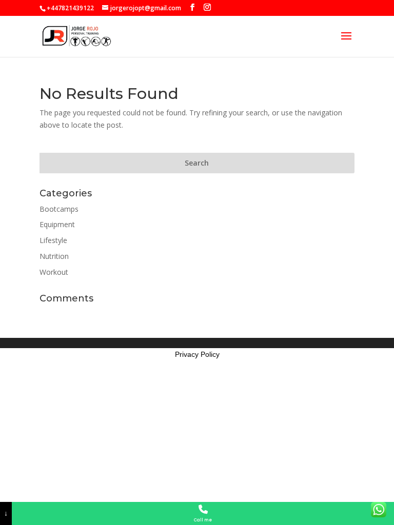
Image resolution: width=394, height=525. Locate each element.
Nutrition (54, 256)
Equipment (57, 224)
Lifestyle (53, 240)
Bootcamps (59, 209)
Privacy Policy (197, 354)
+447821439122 (70, 8)
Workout (54, 272)
